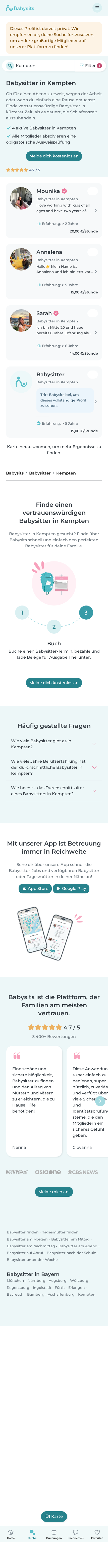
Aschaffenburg (61, 1294)
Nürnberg (36, 1281)
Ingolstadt (42, 1287)
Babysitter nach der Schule (71, 1253)
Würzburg (79, 1281)
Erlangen (76, 1287)
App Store (37, 888)
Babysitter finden (23, 1232)
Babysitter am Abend (78, 1246)
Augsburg (58, 1281)
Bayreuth (15, 1294)
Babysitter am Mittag (70, 1239)
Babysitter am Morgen (27, 1239)
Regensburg (18, 1287)
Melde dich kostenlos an (54, 156)
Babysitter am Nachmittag (31, 1246)
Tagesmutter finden (60, 1232)
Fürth (60, 1287)
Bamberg (35, 1294)
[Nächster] (100, 1101)
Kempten (86, 1294)
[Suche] (10, 66)
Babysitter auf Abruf (25, 1253)
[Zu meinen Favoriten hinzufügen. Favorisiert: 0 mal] (92, 191)
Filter (92, 65)
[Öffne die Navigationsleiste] (97, 8)
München (15, 1281)
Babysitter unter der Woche (32, 1259)
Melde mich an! (54, 1191)
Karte (57, 1516)
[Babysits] (20, 8)
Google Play (73, 888)
